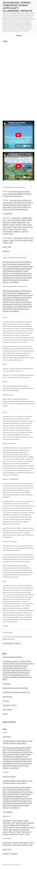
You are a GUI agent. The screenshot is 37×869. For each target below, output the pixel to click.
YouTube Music (7, 213)
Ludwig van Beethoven (15, 266)
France (5, 220)
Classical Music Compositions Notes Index (16, 692)
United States (16, 218)
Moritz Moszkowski (9, 271)
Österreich (17, 229)
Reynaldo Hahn (18, 275)
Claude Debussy (12, 264)
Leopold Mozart (14, 282)
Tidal (9, 247)
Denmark (18, 225)
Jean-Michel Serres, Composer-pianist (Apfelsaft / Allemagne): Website (17, 6)
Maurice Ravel (29, 663)
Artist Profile (13, 191)
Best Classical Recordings (14, 196)
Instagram (17, 643)
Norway (11, 229)
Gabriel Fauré (27, 275)
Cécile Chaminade (15, 273)
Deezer (5, 247)
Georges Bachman (18, 675)
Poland (24, 229)
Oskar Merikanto (26, 268)
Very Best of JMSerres (10, 741)
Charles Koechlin (8, 268)
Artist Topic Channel (16, 200)
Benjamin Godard (18, 280)
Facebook (6, 853)
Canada (25, 238)
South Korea (24, 231)
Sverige (29, 220)
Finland (24, 225)
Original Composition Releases (12, 657)
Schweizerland (7, 231)
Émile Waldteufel (8, 277)
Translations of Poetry (10, 705)
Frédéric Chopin (28, 266)
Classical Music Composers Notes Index (15, 688)
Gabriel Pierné (27, 277)
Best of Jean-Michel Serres (17, 202)
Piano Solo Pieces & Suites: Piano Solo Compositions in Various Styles (18, 205)
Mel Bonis (17, 268)
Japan (20, 227)
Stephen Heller (7, 280)
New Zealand (25, 829)
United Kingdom (27, 218)
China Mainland (24, 825)
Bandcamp (6, 251)
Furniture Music (21, 743)
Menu (19, 35)
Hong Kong (24, 827)
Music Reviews (7, 696)
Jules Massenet (8, 275)
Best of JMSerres (22, 741)
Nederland (6, 222)
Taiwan (11, 234)
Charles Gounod (26, 273)
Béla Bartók (19, 271)
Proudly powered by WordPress (12, 864)
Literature (6, 701)
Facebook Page (7, 643)
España (23, 220)
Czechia (12, 225)
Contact (5, 714)
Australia (13, 222)
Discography (7, 683)
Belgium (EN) (21, 222)
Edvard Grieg (18, 277)
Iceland (9, 227)
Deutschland (16, 220)
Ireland (15, 227)
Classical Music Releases (10, 661)
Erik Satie (23, 262)
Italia (9, 220)
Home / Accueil (7, 709)
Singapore (16, 231)
